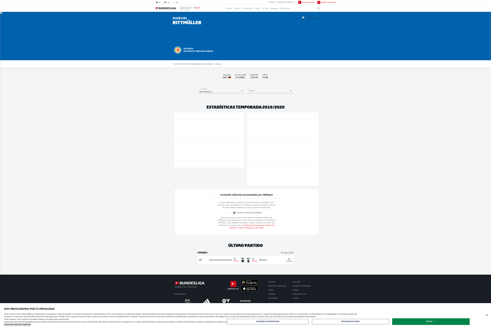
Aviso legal (296, 282)
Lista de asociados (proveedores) (17, 324)
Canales (272, 2)
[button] (317, 8)
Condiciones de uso (299, 294)
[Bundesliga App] (299, 2)
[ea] (226, 300)
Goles (218, 63)
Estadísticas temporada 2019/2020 (193, 63)
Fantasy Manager (328, 2)
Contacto (296, 298)
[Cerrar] (487, 315)
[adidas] (206, 301)
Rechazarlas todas (350, 321)
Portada (229, 8)
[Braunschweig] (178, 49)
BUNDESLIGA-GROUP (286, 2)
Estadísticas (285, 8)
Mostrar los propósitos (268, 321)
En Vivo (265, 8)
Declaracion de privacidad (301, 286)
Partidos (237, 8)
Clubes (257, 8)
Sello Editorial (273, 298)
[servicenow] (245, 301)
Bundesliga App (308, 2)
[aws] (187, 301)
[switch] (233, 213)
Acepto (429, 321)
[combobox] (220, 91)
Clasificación (248, 8)
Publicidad (271, 282)
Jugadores (274, 8)
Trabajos (295, 290)
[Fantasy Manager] (318, 2)
